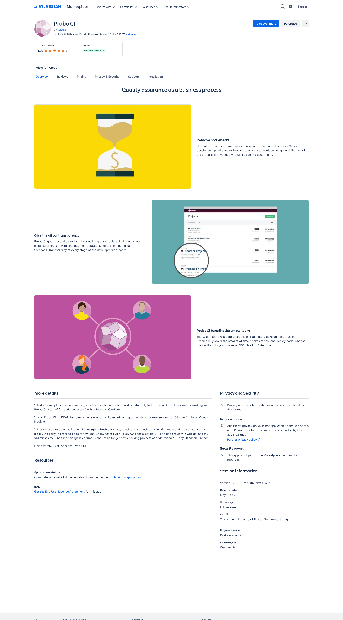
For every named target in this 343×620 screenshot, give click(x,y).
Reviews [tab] (62, 76)
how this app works (127, 477)
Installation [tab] (155, 76)
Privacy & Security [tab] (107, 76)
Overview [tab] (42, 76)
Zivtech (63, 29)
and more (130, 34)
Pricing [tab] (81, 76)
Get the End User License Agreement (59, 491)
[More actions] (305, 23)
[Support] (290, 6)
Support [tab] (133, 76)
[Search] (282, 6)
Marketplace (77, 6)
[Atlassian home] (47, 6)
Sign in (302, 6)
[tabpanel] (171, 320)
